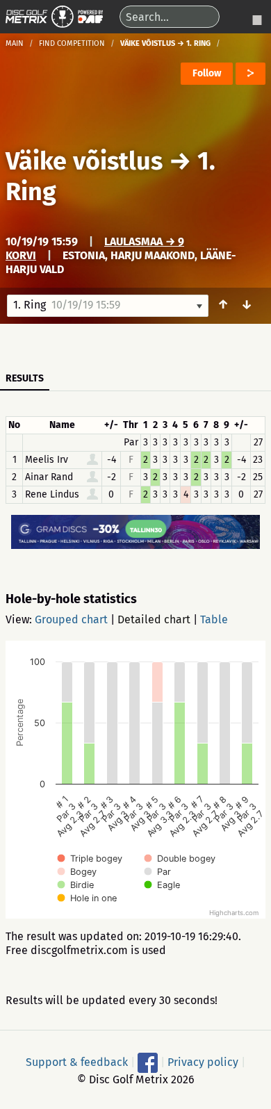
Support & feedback (77, 1062)
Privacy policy (202, 1062)
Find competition (72, 43)
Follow (206, 73)
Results (25, 378)
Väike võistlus (84, 161)
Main (15, 43)
